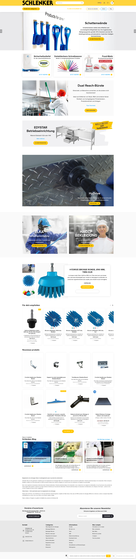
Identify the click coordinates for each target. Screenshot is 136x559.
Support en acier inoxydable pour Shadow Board (56, 378)
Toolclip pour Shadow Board (80, 377)
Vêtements (48, 545)
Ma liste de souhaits (96, 533)
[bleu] (55, 411)
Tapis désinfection (50, 538)
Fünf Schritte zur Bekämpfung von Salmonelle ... (35, 459)
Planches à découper (50, 533)
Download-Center (73, 538)
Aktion (103, 9)
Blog (111, 9)
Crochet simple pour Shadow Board (33, 378)
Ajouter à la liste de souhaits (86, 291)
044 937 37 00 (28, 536)
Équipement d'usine (50, 542)
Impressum (71, 540)
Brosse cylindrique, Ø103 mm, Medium (53, 331)
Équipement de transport (51, 536)
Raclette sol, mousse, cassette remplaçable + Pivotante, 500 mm (56, 415)
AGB (70, 533)
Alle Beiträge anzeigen (103, 439)
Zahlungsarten (72, 547)
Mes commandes (96, 529)
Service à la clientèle (93, 9)
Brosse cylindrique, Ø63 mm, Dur (95, 331)
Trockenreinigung (61, 459)
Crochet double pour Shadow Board (103, 378)
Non (114, 556)
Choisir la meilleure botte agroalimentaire (94, 459)
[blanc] (56, 411)
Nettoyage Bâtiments (50, 529)
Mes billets (94, 531)
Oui (108, 556)
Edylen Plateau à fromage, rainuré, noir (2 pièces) (103, 415)
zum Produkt (86, 287)
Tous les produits (96, 538)
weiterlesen (27, 466)
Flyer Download (90, 105)
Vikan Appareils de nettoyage (52, 527)
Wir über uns (72, 529)
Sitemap (71, 542)
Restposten (48, 547)
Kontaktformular (33, 516)
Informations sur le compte (98, 527)
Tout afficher (67, 431)
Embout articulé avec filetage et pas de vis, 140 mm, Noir (80, 415)
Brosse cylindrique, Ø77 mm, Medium (74, 331)
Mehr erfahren (90, 110)
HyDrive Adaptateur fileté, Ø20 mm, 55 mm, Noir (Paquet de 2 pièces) (32, 332)
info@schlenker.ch (29, 540)
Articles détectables (50, 540)
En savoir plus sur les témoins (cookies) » (125, 556)
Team (70, 531)
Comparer (33, 343)
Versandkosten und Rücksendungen (77, 545)
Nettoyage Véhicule (50, 531)
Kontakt (70, 527)
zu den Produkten (40, 143)
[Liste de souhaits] (108, 2)
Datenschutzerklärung (74, 536)
